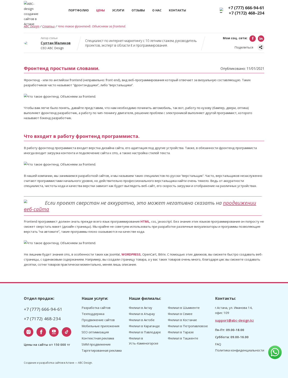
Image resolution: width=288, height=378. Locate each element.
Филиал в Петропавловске (188, 326)
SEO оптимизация (95, 332)
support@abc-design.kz (234, 320)
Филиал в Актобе (142, 320)
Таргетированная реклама (102, 350)
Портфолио (79, 10)
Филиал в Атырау (142, 314)
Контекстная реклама (98, 338)
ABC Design (31, 26)
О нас (156, 10)
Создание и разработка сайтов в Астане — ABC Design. (58, 363)
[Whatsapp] (275, 352)
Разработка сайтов (96, 307)
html (144, 221)
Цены (100, 10)
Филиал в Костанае (182, 320)
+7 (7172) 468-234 (42, 319)
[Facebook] (252, 38)
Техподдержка (93, 314)
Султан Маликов (56, 43)
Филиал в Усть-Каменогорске (143, 340)
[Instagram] (28, 332)
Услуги (118, 10)
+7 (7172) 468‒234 (246, 13)
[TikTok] (66, 332)
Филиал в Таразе (181, 332)
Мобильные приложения (100, 326)
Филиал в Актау (140, 307)
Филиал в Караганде (144, 326)
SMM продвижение (96, 344)
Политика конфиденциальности (239, 350)
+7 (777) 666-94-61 (246, 7)
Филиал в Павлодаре (145, 332)
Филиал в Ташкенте (183, 338)
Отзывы (138, 10)
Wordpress (131, 254)
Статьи (48, 26)
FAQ (218, 344)
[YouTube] (54, 332)
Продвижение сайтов (98, 320)
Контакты (177, 10)
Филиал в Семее (180, 314)
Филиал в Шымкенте (184, 307)
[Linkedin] (261, 38)
